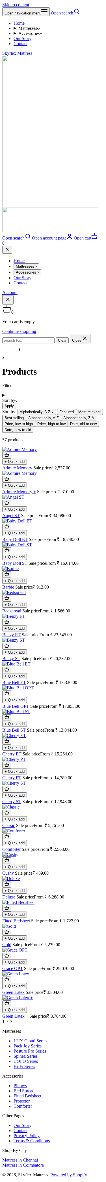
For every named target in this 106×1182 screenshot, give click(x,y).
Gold (6, 944)
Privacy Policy (27, 1135)
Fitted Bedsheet (16, 920)
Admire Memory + (19, 491)
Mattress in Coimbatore (23, 1165)
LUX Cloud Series (30, 1040)
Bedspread (11, 610)
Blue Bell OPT (15, 706)
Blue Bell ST (14, 730)
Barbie (8, 587)
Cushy (8, 873)
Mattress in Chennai (20, 1160)
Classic (8, 825)
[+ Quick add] (6, 455)
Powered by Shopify (68, 1174)
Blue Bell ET (14, 682)
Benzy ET (11, 634)
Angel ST (11, 515)
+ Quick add (15, 461)
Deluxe (8, 897)
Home (19, 23)
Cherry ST (11, 801)
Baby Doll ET (15, 539)
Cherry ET (11, 753)
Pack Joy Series (28, 1046)
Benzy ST (11, 658)
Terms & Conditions (32, 1140)
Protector (22, 1101)
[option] (66, 412)
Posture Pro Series (30, 1051)
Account (10, 292)
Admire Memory (17, 467)
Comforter (11, 849)
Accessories (29, 33)
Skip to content (15, 4)
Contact (20, 43)
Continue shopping (19, 331)
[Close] (7, 250)
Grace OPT (12, 968)
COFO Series (26, 1061)
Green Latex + (15, 1016)
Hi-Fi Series (24, 1066)
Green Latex (13, 992)
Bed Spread (24, 1090)
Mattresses (27, 28)
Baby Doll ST (14, 563)
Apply (9, 406)
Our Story (22, 38)
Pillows (20, 1085)
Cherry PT (11, 777)
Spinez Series (26, 1056)
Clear (62, 340)
